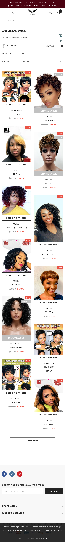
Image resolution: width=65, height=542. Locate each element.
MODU (16, 170)
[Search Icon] (12, 12)
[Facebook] (4, 474)
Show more (32, 440)
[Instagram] (12, 474)
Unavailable (16, 338)
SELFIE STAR (16, 110)
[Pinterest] (19, 474)
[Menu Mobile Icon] (3, 12)
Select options (16, 105)
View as (50, 46)
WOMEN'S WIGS (17, 20)
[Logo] (32, 12)
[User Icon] (50, 12)
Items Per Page (9, 54)
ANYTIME (49, 179)
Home (4, 20)
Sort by (6, 61)
